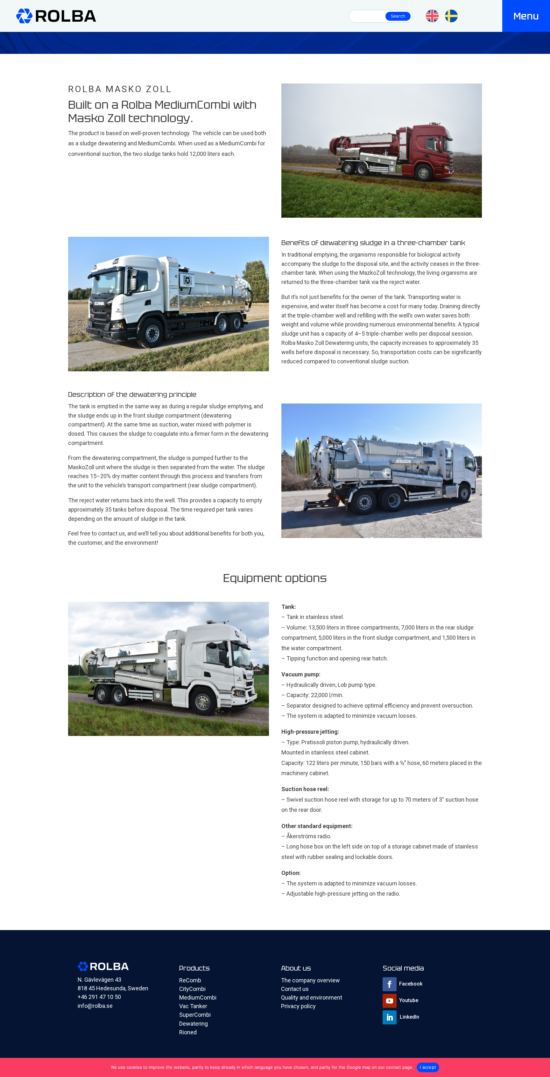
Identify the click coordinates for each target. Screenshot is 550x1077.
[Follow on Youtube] (390, 1001)
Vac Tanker (193, 1006)
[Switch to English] (432, 16)
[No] (542, 1067)
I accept (428, 1067)
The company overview (310, 980)
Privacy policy (298, 1006)
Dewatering (193, 1023)
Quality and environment (311, 997)
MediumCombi (197, 997)
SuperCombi (195, 1014)
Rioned (188, 1032)
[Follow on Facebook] (390, 984)
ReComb (190, 980)
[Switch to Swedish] (451, 16)
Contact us (295, 989)
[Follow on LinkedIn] (390, 1017)
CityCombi (192, 989)
